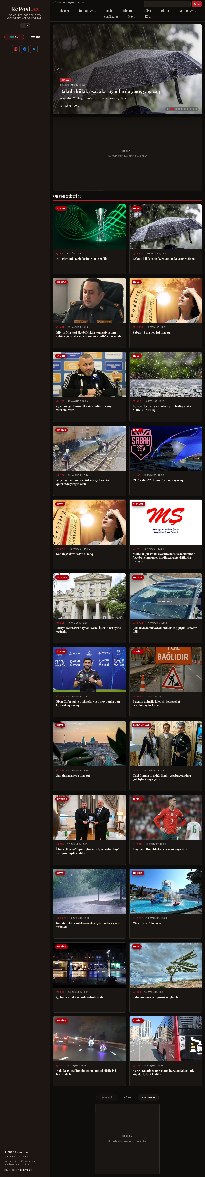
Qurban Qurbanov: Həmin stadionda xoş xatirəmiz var (83, 408)
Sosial (109, 11)
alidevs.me (26, 1170)
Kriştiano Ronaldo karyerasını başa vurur (161, 849)
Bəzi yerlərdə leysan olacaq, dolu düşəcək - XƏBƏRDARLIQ (162, 408)
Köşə (148, 16)
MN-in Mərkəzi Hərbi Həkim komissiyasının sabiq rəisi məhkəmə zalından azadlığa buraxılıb (88, 334)
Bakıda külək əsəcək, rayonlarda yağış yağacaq (110, 91)
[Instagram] (16, 49)
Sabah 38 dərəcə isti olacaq (151, 332)
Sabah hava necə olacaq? (73, 775)
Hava (131, 16)
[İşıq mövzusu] (25, 25)
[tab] (167, 109)
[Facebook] (25, 49)
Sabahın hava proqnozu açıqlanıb (155, 997)
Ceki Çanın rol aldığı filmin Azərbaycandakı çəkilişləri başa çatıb (162, 777)
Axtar (197, 4)
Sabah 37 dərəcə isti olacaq (74, 554)
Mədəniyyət (187, 11)
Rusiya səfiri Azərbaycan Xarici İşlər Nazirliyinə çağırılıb (88, 629)
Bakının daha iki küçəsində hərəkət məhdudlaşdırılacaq (156, 703)
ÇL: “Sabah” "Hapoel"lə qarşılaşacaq (158, 480)
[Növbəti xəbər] (197, 69)
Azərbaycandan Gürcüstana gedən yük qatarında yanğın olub (82, 482)
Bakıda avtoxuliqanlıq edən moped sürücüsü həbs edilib (86, 1072)
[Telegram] (34, 49)
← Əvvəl (106, 1097)
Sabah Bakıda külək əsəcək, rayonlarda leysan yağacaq (87, 925)
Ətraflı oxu (70, 105)
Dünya (165, 11)
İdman (127, 11)
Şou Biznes (111, 16)
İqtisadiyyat (87, 11)
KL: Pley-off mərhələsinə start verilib (81, 258)
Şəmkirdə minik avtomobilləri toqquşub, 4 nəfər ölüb (165, 629)
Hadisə (146, 11)
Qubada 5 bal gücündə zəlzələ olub (79, 997)
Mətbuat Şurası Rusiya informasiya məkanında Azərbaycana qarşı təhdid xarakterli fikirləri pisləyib (164, 557)
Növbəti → (148, 1097)
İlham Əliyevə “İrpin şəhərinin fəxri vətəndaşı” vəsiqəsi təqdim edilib (87, 851)
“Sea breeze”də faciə (147, 923)
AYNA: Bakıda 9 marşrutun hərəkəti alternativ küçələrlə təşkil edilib (163, 1072)
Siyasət (64, 11)
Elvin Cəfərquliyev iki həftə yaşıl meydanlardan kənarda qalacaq (88, 703)
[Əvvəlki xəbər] (58, 69)
